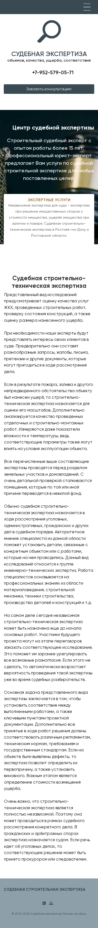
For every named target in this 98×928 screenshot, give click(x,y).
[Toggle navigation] (87, 7)
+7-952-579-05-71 (53, 72)
